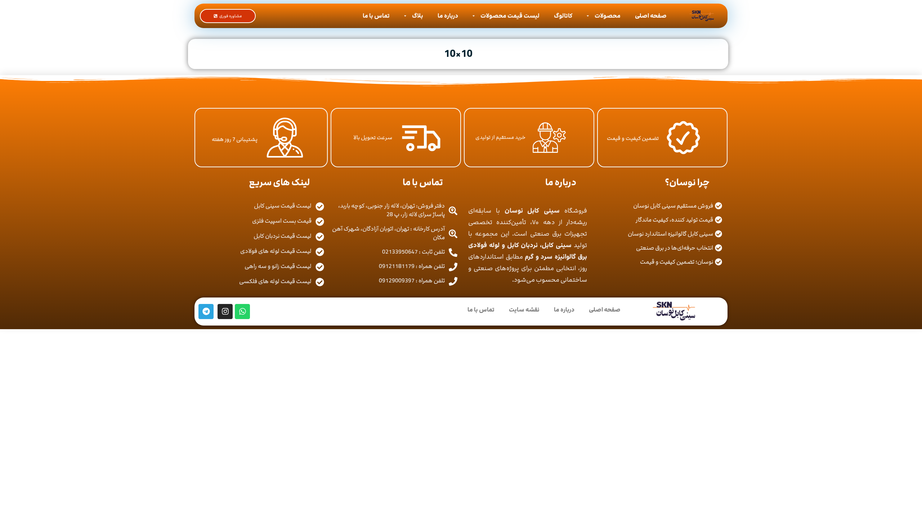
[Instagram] (225, 311)
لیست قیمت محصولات (510, 16)
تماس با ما (376, 16)
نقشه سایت (524, 309)
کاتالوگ (563, 16)
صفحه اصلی (651, 16)
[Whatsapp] (242, 311)
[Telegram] (206, 311)
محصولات (608, 16)
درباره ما (448, 16)
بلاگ (417, 16)
